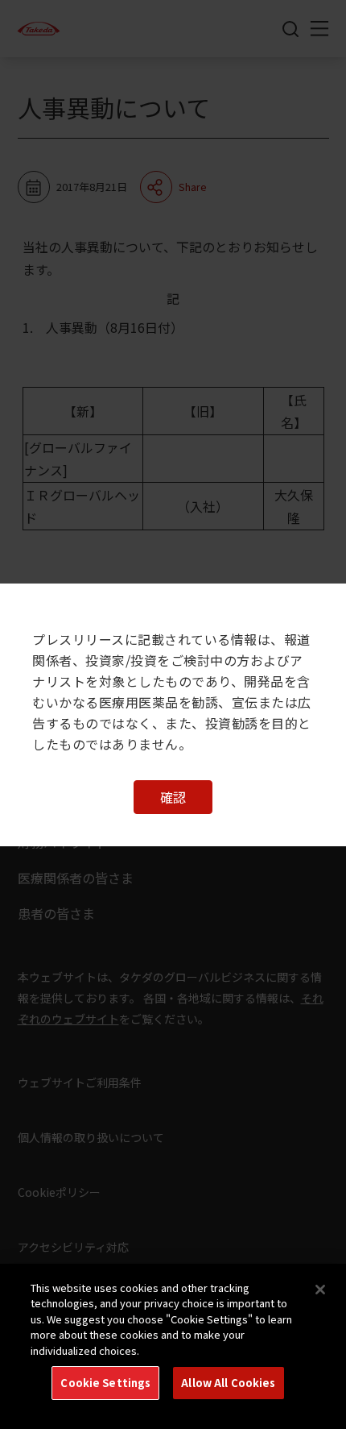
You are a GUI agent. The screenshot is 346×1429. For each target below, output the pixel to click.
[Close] (320, 1289)
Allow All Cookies (228, 1382)
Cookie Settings (105, 1382)
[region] (173, 1346)
